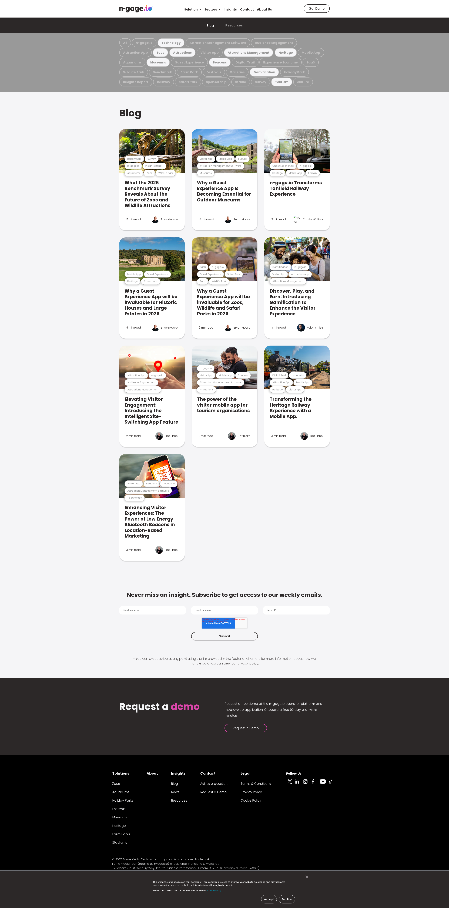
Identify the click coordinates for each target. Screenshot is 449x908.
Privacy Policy (251, 792)
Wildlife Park (133, 72)
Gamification (264, 72)
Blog (210, 25)
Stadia (240, 82)
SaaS (310, 62)
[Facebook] (315, 783)
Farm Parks (121, 834)
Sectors (210, 9)
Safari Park (188, 82)
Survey (260, 82)
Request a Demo (246, 728)
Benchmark (162, 72)
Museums (158, 62)
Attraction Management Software (217, 42)
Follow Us (293, 773)
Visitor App (209, 52)
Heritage (286, 52)
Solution (191, 9)
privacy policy (247, 663)
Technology (171, 42)
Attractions (182, 52)
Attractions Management (248, 52)
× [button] (306, 877)
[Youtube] (324, 783)
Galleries (237, 72)
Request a (159, 707)
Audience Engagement (274, 42)
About (152, 773)
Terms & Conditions (256, 783)
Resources (234, 25)
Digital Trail (245, 62)
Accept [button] (269, 899)
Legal (245, 773)
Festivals (213, 72)
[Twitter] (290, 783)
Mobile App (311, 52)
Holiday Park (294, 72)
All (125, 42)
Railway (163, 82)
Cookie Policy (251, 800)
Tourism (281, 82)
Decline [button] (287, 899)
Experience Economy (280, 62)
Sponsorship (216, 82)
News (175, 792)
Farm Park (189, 72)
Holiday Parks (122, 800)
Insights (230, 9)
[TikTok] (332, 783)
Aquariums (132, 62)
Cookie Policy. (214, 890)
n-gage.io (144, 42)
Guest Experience (189, 62)
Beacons (220, 62)
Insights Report (135, 82)
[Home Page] (136, 8)
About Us (264, 9)
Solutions (120, 773)
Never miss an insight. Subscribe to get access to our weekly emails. (224, 595)
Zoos (160, 52)
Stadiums (119, 842)
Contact (247, 9)
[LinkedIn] (299, 783)
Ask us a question (213, 783)
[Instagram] (307, 783)
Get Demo (317, 8)
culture (303, 82)
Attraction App (135, 52)
